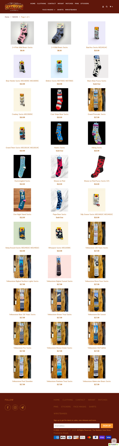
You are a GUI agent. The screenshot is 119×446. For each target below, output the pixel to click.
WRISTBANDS (71, 10)
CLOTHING (41, 3)
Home (7, 17)
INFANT (61, 3)
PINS (77, 3)
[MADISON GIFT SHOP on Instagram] (15, 407)
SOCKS (15, 17)
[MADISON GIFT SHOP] (14, 6)
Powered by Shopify (61, 433)
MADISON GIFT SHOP (68, 430)
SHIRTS (60, 10)
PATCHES (69, 3)
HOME (32, 3)
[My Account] (103, 7)
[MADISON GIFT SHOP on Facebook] (8, 407)
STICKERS (85, 3)
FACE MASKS (48, 10)
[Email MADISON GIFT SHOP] (23, 407)
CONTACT (52, 3)
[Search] (107, 7)
